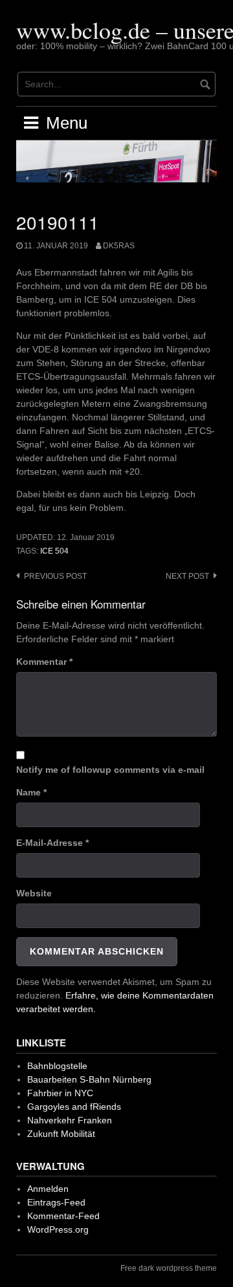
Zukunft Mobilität (61, 1134)
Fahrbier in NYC (60, 1093)
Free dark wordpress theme (168, 1268)
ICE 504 (54, 551)
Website (34, 893)
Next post (187, 576)
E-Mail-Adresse (52, 843)
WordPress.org (58, 1229)
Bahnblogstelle (57, 1066)
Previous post (55, 576)
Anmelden (48, 1189)
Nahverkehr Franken (69, 1120)
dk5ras (119, 245)
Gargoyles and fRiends (74, 1106)
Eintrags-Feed (56, 1202)
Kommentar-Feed (63, 1216)
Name (31, 792)
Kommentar (44, 661)
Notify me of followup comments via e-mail (110, 769)
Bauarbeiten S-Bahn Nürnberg (89, 1079)
